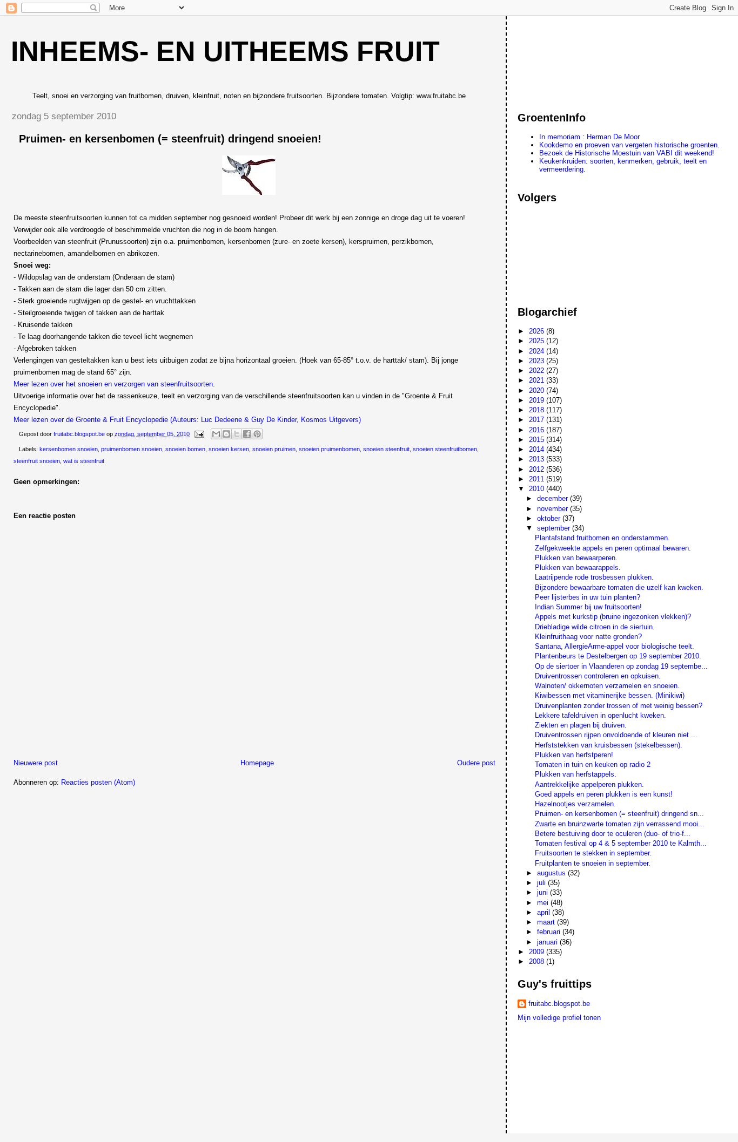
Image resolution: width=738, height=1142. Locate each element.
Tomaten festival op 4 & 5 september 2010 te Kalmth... (621, 843)
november (553, 509)
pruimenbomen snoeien (131, 449)
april (544, 912)
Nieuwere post (36, 763)
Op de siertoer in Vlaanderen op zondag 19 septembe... (621, 666)
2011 (537, 479)
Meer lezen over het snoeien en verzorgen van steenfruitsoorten (113, 384)
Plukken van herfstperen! (574, 755)
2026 (537, 331)
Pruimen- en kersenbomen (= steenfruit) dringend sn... (619, 814)
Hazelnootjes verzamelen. (575, 804)
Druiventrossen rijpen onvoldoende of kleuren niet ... (616, 735)
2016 (537, 430)
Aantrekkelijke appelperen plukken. (589, 784)
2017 (537, 420)
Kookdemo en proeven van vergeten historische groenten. (629, 145)
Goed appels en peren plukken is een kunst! (604, 794)
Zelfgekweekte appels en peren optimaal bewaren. (613, 548)
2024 (537, 351)
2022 (537, 370)
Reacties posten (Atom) (98, 782)
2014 (537, 449)
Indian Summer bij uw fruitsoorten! (588, 607)
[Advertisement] (566, 58)
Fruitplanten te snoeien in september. (592, 863)
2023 (537, 361)
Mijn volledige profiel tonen (559, 1018)
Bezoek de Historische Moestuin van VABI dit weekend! (626, 153)
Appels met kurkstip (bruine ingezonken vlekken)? (613, 617)
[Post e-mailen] (198, 434)
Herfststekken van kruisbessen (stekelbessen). (608, 745)
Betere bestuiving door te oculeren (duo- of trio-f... (612, 834)
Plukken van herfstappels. (575, 774)
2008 (537, 961)
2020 (537, 390)
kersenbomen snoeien (68, 449)
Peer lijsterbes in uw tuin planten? (587, 597)
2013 (537, 459)
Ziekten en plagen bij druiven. (581, 725)
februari (549, 932)
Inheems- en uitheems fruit (225, 51)
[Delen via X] (236, 434)
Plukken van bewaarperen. (576, 558)
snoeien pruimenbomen (329, 449)
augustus (552, 873)
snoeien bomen (185, 449)
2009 (537, 952)
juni (543, 892)
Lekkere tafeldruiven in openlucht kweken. (600, 715)
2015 (537, 440)
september (554, 528)
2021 (537, 380)
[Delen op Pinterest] (257, 434)
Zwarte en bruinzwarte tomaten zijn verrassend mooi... (620, 824)
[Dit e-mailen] (216, 434)
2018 (537, 410)
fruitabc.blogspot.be (559, 1004)
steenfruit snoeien (37, 461)
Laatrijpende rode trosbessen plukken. (594, 577)
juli (542, 883)
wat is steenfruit (83, 461)
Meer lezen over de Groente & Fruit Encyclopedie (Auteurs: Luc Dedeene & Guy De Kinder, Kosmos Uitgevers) (187, 420)
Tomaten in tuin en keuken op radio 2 (592, 764)
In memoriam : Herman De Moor (589, 137)
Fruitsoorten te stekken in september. (593, 853)
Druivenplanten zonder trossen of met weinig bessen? (618, 706)
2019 (537, 400)
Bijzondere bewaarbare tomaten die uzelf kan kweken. (619, 587)
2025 (537, 341)
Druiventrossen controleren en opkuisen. (598, 676)
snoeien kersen (229, 449)
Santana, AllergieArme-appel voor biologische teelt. (614, 646)
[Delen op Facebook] (246, 434)
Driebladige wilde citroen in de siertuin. (595, 627)
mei (544, 903)
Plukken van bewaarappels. (578, 567)
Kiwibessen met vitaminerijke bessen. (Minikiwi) (610, 695)
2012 (537, 469)
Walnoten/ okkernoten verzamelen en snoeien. (607, 686)
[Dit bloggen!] (226, 434)
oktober (549, 518)
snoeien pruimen (274, 449)
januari (548, 942)
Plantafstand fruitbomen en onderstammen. (602, 538)
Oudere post (476, 763)
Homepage (257, 763)
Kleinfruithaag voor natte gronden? (588, 637)
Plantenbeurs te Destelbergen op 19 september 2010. (618, 656)
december (553, 498)
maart (547, 922)
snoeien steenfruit (386, 449)
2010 (537, 489)
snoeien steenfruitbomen (445, 449)
